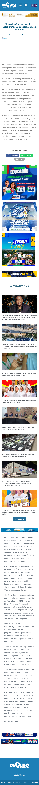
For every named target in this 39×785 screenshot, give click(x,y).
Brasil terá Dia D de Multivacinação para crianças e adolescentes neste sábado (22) (19, 374)
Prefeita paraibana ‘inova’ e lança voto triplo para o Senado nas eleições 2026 (19, 401)
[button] (20, 5)
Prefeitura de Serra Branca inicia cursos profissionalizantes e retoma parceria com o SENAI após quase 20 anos (17, 483)
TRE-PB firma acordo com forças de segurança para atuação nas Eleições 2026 (18, 428)
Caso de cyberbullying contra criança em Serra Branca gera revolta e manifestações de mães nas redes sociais (19, 346)
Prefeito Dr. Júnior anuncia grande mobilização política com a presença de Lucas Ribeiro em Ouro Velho (19, 512)
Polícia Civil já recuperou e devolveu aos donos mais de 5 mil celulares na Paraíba (18, 455)
